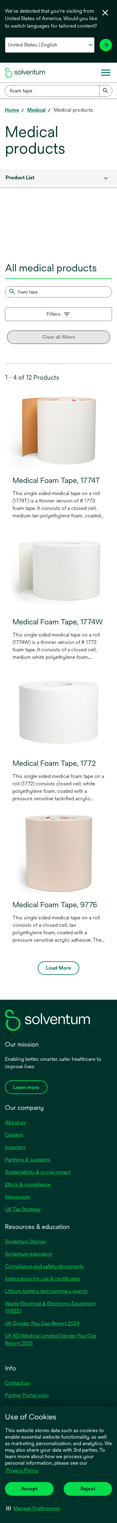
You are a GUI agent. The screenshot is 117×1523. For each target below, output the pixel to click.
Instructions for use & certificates (42, 1279)
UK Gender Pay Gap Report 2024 (42, 1323)
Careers (14, 1135)
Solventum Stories (25, 1241)
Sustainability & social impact (38, 1172)
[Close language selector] (105, 12)
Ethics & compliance (28, 1184)
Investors (15, 1147)
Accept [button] (29, 1489)
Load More (58, 968)
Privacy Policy (22, 1471)
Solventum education (28, 1254)
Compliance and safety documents (44, 1266)
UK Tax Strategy (23, 1209)
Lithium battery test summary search (46, 1291)
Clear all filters (58, 337)
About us (15, 1122)
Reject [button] (87, 1489)
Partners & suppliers (28, 1160)
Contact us (17, 1383)
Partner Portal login (27, 1395)
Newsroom (17, 1197)
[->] (106, 45)
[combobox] (58, 90)
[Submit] (106, 90)
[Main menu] (106, 72)
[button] (33, 1508)
